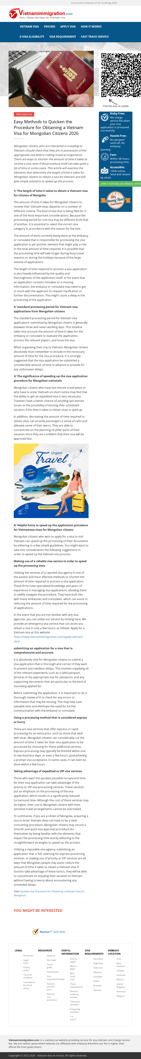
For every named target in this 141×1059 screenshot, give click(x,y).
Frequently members (75, 1010)
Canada (120, 970)
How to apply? (73, 960)
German (97, 990)
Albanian (97, 972)
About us (51, 955)
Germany (121, 991)
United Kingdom (121, 985)
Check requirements (76, 985)
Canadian (97, 976)
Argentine (98, 963)
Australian (98, 958)
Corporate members (75, 1003)
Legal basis (26, 961)
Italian (96, 981)
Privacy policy (26, 969)
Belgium (120, 995)
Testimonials (53, 971)
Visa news (51, 960)
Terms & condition (27, 976)
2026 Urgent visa (24, 114)
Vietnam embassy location (74, 994)
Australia (121, 975)
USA (119, 958)
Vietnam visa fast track (51, 986)
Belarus (120, 979)
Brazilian (97, 985)
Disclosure (28, 955)
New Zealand (120, 965)
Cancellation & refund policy (29, 985)
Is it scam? (73, 1018)
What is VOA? (73, 968)
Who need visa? (72, 976)
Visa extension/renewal (55, 978)
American (98, 967)
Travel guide (50, 966)
